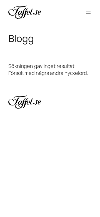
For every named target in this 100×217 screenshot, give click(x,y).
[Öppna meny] (88, 12)
